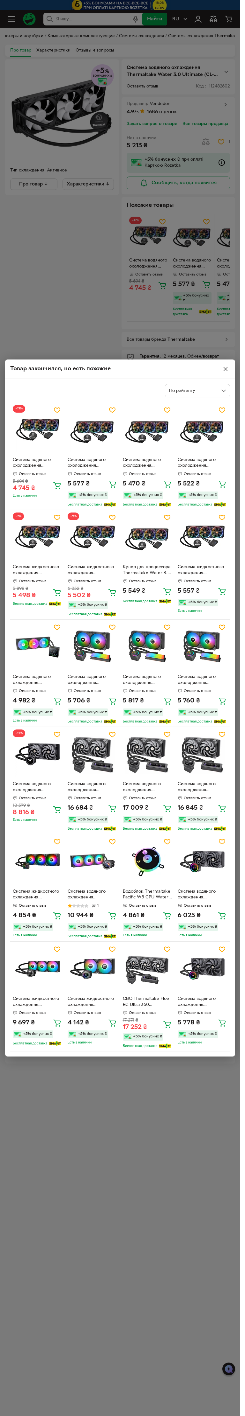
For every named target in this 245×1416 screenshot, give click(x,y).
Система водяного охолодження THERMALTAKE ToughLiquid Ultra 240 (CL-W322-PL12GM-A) (35, 787)
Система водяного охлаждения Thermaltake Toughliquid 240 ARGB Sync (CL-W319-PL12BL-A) (202, 895)
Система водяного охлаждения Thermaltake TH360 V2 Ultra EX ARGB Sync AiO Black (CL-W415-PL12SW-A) (92, 895)
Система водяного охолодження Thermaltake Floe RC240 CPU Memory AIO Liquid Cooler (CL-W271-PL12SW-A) (91, 680)
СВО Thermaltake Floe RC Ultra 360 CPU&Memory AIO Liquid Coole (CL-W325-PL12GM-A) (147, 1002)
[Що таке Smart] (110, 504)
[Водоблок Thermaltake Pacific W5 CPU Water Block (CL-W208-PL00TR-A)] (147, 861)
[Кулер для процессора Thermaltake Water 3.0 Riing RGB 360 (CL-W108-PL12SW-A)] (147, 537)
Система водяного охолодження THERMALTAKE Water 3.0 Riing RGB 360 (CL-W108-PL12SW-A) (36, 463)
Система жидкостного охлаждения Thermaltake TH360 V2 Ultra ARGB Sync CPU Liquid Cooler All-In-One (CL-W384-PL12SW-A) (37, 1002)
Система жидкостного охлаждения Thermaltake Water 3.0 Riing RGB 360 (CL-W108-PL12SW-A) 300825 (201, 570)
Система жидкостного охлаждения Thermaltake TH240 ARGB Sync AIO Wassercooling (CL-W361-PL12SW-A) (91, 1002)
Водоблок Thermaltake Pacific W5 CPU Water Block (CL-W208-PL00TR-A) (146, 895)
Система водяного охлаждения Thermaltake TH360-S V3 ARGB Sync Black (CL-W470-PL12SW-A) (35, 680)
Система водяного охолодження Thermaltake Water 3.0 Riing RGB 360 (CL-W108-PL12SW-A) (91, 463)
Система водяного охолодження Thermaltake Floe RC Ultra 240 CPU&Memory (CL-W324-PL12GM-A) (92, 787)
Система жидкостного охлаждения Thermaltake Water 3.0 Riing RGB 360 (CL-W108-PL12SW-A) (36, 570)
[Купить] (57, 485)
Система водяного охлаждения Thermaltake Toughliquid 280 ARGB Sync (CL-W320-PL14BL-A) (202, 1002)
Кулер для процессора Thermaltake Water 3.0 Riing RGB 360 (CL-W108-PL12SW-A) (146, 570)
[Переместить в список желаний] (57, 410)
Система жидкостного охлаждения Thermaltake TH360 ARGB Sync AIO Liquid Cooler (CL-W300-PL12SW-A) (36, 895)
